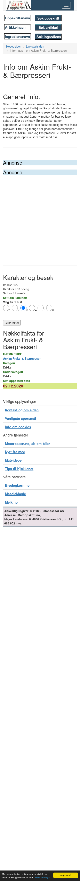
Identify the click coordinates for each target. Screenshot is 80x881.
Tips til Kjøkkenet (19, 468)
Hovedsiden (14, 46)
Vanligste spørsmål (20, 418)
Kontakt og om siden (22, 409)
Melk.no (11, 502)
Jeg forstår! (65, 875)
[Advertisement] (40, 217)
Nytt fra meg (15, 451)
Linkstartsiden (35, 46)
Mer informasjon (42, 877)
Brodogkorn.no (17, 485)
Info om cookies (18, 426)
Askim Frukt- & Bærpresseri (22, 358)
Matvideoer (14, 460)
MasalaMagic (15, 493)
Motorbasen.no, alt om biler (27, 443)
